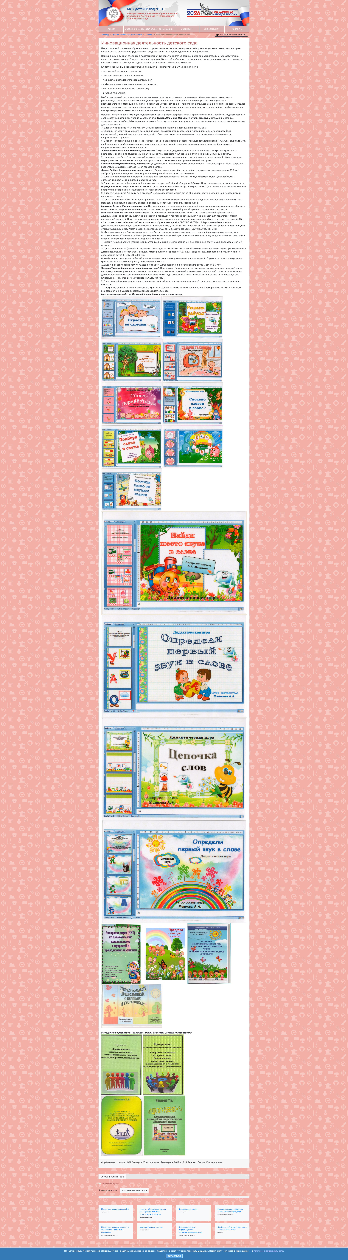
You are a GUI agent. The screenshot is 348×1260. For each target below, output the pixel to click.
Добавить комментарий (112, 1177)
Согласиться (174, 1256)
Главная (111, 28)
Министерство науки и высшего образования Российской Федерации (115, 1229)
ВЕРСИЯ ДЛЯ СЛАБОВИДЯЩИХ (233, 35)
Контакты (237, 28)
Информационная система (151, 1227)
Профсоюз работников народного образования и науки (232, 1228)
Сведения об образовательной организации (149, 28)
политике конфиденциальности (268, 1251)
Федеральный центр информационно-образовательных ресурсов (190, 1229)
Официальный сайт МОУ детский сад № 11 (128, 35)
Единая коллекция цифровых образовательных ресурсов (230, 1210)
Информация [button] (211, 28)
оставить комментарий (134, 1190)
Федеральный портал (188, 1209)
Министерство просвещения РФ (115, 1209)
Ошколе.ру (105, 35)
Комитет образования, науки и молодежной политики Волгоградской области (153, 1211)
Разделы (150, 35)
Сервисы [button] (186, 28)
